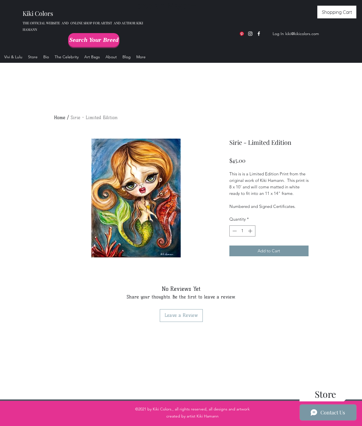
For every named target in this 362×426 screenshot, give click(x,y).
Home (59, 117)
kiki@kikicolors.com (302, 33)
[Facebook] (259, 33)
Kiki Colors (38, 13)
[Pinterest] (242, 33)
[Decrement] (234, 231)
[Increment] (251, 231)
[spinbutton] (242, 231)
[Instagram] (250, 33)
